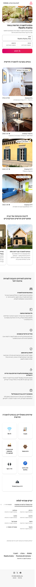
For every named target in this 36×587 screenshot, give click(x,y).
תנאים (14, 578)
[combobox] (17, 39)
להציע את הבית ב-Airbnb (11, 3)
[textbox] (25, 45)
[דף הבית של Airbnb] (31, 3)
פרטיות (20, 578)
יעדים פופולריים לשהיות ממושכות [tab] (23, 504)
